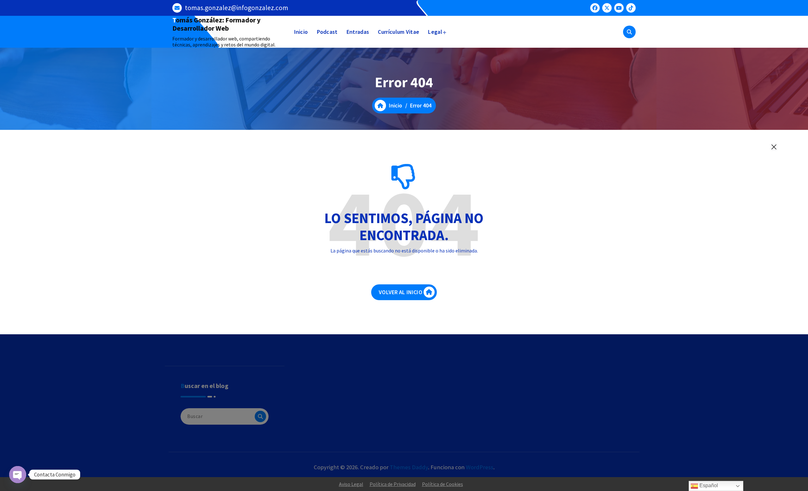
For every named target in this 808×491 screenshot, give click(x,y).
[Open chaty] (17, 474)
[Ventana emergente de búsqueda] (629, 32)
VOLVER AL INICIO (400, 292)
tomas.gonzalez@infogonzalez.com (236, 7)
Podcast (327, 31)
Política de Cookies (442, 484)
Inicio (301, 31)
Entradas (358, 31)
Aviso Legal (351, 484)
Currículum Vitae (398, 31)
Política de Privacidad (393, 484)
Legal (435, 31)
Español (708, 485)
